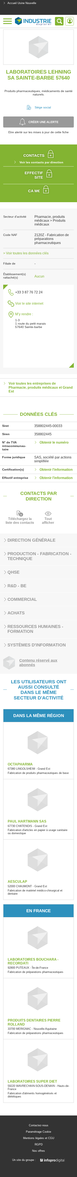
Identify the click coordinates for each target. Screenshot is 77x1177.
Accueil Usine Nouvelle (21, 3)
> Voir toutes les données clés (26, 253)
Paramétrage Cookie (38, 1131)
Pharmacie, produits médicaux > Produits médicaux (49, 220)
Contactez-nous (38, 1125)
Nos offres (38, 1150)
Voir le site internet (29, 303)
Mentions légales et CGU (38, 1138)
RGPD (39, 1144)
